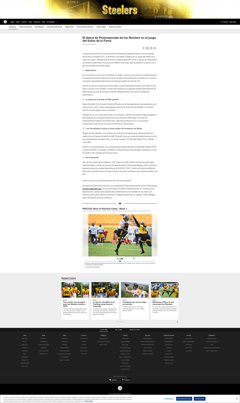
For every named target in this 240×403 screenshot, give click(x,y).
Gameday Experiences (125, 350)
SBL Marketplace (125, 360)
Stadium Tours (169, 363)
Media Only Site (44, 353)
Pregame (84, 344)
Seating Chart (168, 353)
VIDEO (64, 335)
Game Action (84, 347)
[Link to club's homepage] (5, 22)
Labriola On (43, 347)
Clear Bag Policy (125, 369)
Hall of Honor (188, 344)
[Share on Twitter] (147, 49)
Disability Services (168, 360)
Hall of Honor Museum (188, 341)
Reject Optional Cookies (184, 398)
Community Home (211, 338)
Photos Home (83, 338)
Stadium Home (169, 338)
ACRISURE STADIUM (169, 335)
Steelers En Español (44, 350)
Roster (24, 341)
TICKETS (125, 335)
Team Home (25, 338)
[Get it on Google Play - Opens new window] (126, 380)
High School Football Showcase (212, 347)
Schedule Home (103, 338)
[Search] (221, 22)
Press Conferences (64, 350)
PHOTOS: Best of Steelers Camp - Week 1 (104, 208)
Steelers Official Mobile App (148, 341)
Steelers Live (64, 341)
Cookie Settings (168, 398)
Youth (211, 344)
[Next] (134, 258)
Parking (169, 350)
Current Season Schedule (103, 341)
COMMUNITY (211, 335)
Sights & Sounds (64, 347)
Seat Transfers (125, 363)
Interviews (64, 344)
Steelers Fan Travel (125, 353)
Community (84, 353)
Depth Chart (25, 344)
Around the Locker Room (64, 353)
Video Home (64, 338)
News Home (44, 338)
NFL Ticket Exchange (125, 347)
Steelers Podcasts (147, 350)
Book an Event (168, 344)
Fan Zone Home (148, 338)
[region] (120, 399)
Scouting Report (64, 357)
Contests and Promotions (147, 344)
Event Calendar (103, 344)
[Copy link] (154, 48)
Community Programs (211, 341)
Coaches (24, 347)
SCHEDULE (103, 335)
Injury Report (24, 357)
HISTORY (188, 335)
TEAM (24, 335)
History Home (188, 338)
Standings (24, 350)
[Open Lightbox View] (120, 242)
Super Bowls (189, 350)
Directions (168, 347)
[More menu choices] (57, 22)
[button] (117, 321)
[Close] (237, 399)
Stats (24, 353)
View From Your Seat (125, 366)
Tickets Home (125, 338)
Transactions (24, 360)
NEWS (43, 335)
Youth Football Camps (211, 350)
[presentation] (177, 322)
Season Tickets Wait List (125, 357)
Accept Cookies (199, 398)
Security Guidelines (169, 357)
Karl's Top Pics (84, 350)
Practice (84, 341)
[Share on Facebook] (143, 49)
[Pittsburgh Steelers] (120, 388)
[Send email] (151, 49)
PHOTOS (84, 335)
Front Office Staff (24, 363)
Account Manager (125, 341)
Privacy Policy (89, 401)
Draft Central (24, 366)
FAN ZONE (147, 335)
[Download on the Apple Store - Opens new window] (113, 380)
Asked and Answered (43, 344)
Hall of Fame (189, 347)
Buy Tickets (125, 344)
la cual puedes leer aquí (91, 188)
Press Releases (43, 341)
